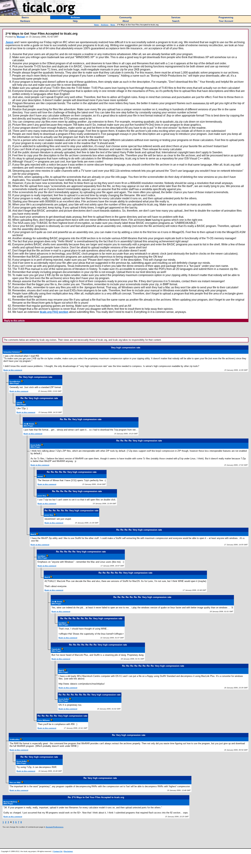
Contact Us (57, 851)
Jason (9, 42)
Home (96, 25)
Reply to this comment (12, 370)
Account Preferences (54, 827)
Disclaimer (68, 851)
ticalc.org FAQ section (54, 311)
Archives (104, 25)
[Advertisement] (125, 330)
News (112, 25)
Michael (21, 36)
